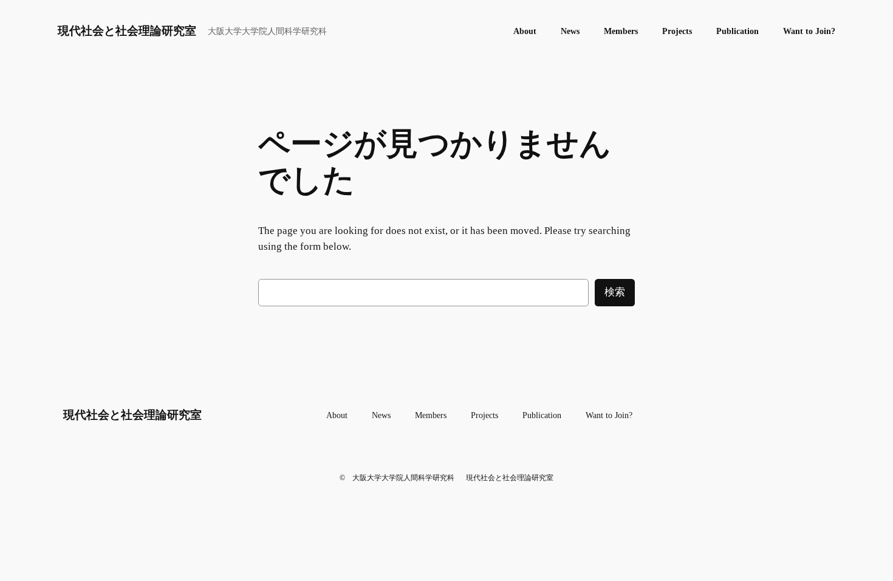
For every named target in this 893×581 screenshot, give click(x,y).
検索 (614, 292)
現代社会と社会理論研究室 (127, 30)
